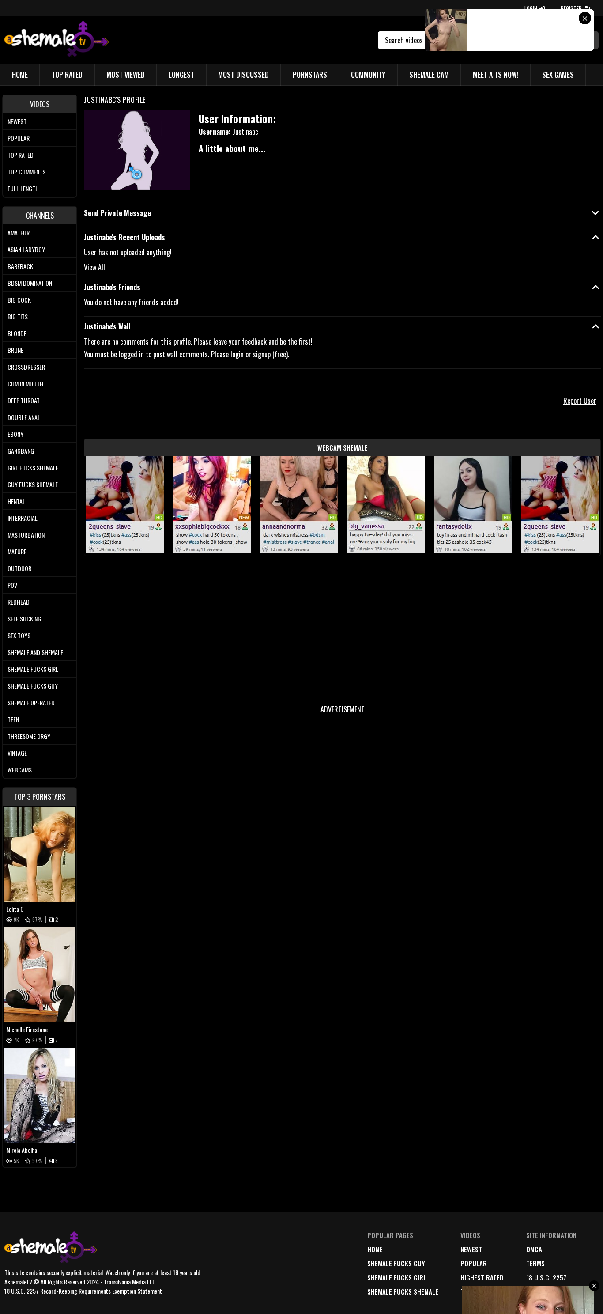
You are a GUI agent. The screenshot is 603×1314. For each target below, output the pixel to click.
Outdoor (19, 568)
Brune (15, 350)
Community (368, 74)
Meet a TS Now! (495, 74)
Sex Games (558, 74)
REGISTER (571, 8)
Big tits (18, 316)
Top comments (26, 171)
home (375, 1249)
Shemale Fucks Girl (33, 669)
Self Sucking (24, 618)
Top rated (21, 154)
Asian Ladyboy (26, 249)
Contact (539, 1291)
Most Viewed (125, 74)
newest (471, 1249)
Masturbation (26, 534)
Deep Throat (24, 400)
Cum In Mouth (25, 383)
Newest (17, 121)
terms (535, 1263)
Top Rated (67, 74)
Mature (17, 551)
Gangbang (21, 450)
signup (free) (270, 354)
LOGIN (530, 8)
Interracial (23, 518)
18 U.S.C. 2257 (546, 1277)
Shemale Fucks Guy (33, 685)
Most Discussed (243, 74)
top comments (482, 1291)
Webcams (20, 769)
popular (473, 1263)
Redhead (19, 601)
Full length (23, 188)
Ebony (15, 434)
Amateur (19, 232)
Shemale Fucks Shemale (402, 1291)
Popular (19, 138)
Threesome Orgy (29, 736)
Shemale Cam (429, 74)
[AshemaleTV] (56, 40)
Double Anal (24, 417)
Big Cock (19, 299)
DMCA (534, 1249)
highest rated (482, 1277)
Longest (181, 74)
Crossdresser (26, 366)
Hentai (16, 501)
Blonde (17, 333)
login (237, 354)
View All (94, 267)
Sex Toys (19, 635)
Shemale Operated (31, 702)
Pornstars (310, 74)
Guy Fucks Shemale (33, 484)
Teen (13, 719)
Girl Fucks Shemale (33, 467)
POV (12, 585)
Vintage (17, 752)
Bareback (20, 266)
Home (20, 74)
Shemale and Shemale (35, 652)
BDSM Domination (30, 283)
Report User (579, 400)
